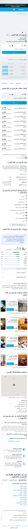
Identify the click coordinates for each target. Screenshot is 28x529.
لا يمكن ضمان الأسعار (22, 511)
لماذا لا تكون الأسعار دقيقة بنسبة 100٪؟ (17, 520)
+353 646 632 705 (22, 39)
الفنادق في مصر (23, 499)
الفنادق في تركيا (23, 492)
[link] (18, 313)
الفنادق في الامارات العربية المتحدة (20, 495)
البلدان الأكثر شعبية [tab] (22, 480)
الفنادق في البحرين (23, 497)
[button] (1, 5)
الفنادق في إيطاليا (23, 504)
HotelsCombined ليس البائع (20, 515)
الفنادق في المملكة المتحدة (21, 502)
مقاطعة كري (12, 525)
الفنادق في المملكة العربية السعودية (20, 490)
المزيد (26, 171)
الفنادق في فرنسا (23, 501)
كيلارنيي (5, 525)
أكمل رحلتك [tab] (5, 480)
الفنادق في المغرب (23, 486)
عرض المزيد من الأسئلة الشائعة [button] (14, 441)
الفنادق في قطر (24, 488)
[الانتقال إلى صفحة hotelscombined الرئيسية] (18, 9)
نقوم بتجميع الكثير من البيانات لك (19, 517)
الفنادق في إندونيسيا (23, 493)
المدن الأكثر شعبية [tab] (13, 480)
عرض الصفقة (10, 309)
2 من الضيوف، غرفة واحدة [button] (19, 49)
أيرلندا (19, 525)
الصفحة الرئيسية (24, 525)
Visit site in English (15, 6)
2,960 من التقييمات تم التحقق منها (14, 41)
